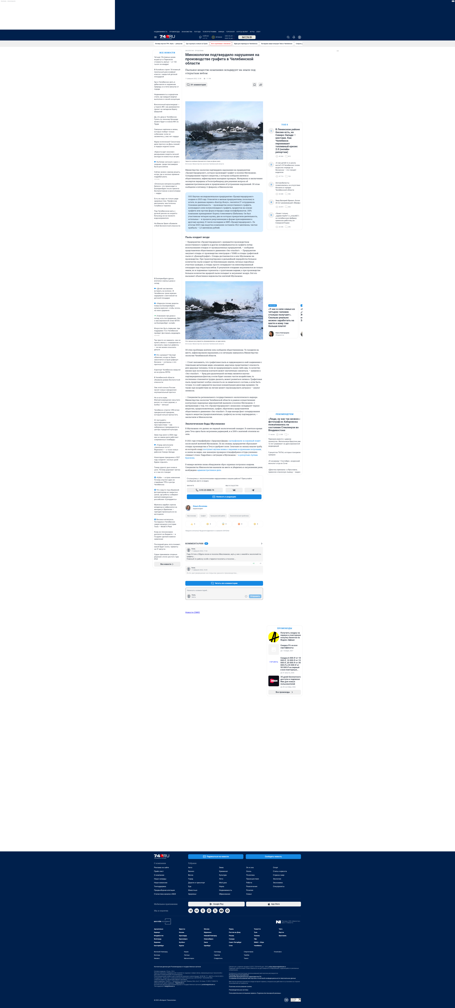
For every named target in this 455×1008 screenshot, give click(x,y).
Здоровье (192, 894)
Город (190, 879)
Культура (223, 875)
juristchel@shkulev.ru (208, 984)
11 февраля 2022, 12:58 (193, 78)
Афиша (221, 32)
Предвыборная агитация (164, 890)
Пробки (217, 37)
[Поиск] (288, 37)
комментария (198, 85)
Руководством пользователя (239, 975)
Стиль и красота (280, 871)
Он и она (250, 867)
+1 (253, 577)
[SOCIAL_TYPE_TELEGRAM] (253, 490)
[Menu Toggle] (155, 37)
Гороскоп (230, 32)
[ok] (202, 910)
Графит (203, 516)
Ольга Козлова (200, 506)
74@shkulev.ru (179, 983)
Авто (190, 867)
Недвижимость (161, 32)
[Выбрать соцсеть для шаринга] (260, 84)
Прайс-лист (159, 871)
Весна (190, 875)
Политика (250, 875)
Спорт (275, 867)
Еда (189, 886)
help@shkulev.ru (169, 986)
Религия (249, 890)
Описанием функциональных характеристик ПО (245, 976)
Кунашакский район (218, 516)
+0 (253, 563)
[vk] (196, 910)
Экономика (278, 883)
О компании (159, 875)
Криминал (223, 871)
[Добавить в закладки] (254, 84)
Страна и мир (278, 875)
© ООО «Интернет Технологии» (165, 1000)
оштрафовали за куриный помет (245, 440)
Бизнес (191, 871)
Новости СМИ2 (192, 612)
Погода (197, 32)
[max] (209, 910)
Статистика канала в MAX (165, 894)
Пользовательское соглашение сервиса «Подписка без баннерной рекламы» (255, 993)
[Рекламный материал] (247, 37)
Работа (249, 883)
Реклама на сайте (161, 867)
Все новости (167, 52)
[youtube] (221, 910)
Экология (277, 879)
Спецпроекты (278, 886)
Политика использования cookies (240, 986)
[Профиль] (299, 37)
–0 (260, 563)
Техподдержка (160, 886)
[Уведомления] (294, 37)
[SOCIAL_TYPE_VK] (234, 490)
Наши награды (160, 879)
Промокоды (174, 32)
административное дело (209, 470)
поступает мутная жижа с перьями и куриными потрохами (232, 449)
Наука (221, 886)
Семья (249, 894)
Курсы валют (242, 32)
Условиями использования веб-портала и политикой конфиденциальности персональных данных (262, 978)
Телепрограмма (209, 32)
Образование (224, 894)
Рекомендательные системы (238, 990)
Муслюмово (191, 516)
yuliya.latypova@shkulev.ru (277, 967)
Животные (192, 890)
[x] (215, 910)
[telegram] (190, 910)
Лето (221, 879)
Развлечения (251, 886)
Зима (221, 867)
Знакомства (187, 32)
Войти (194, 597)
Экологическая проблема (239, 516)
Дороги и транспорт (196, 883)
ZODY (258, 32)
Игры (252, 32)
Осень (248, 871)
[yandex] (227, 910)
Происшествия (252, 879)
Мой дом (223, 883)
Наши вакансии (160, 883)
